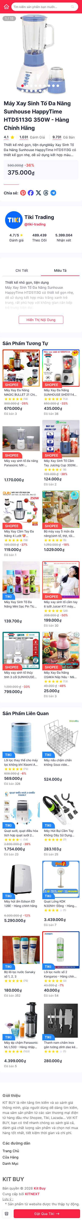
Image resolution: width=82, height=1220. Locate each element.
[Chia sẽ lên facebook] (31, 192)
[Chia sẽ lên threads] (46, 192)
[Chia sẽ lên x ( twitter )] (38, 192)
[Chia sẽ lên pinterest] (23, 192)
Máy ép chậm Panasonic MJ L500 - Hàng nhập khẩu (21, 1047)
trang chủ (11, 1151)
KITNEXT (32, 1194)
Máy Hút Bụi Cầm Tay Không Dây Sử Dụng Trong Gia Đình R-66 (59, 835)
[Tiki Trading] (6, 1213)
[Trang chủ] (6, 7)
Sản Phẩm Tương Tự (25, 343)
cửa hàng (11, 1157)
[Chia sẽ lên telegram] (53, 192)
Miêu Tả (60, 270)
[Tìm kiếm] (72, 7)
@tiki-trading (35, 224)
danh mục (11, 1163)
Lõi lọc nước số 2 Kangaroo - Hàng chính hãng (60, 976)
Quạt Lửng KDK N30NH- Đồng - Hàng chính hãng (59, 906)
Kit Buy (40, 1188)
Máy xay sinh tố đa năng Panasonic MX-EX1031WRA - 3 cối (21, 465)
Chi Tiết (22, 270)
